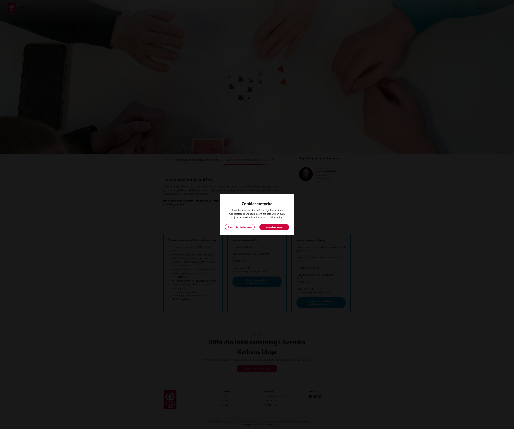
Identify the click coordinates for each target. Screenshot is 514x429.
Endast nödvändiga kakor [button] (240, 227)
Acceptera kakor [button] (274, 227)
